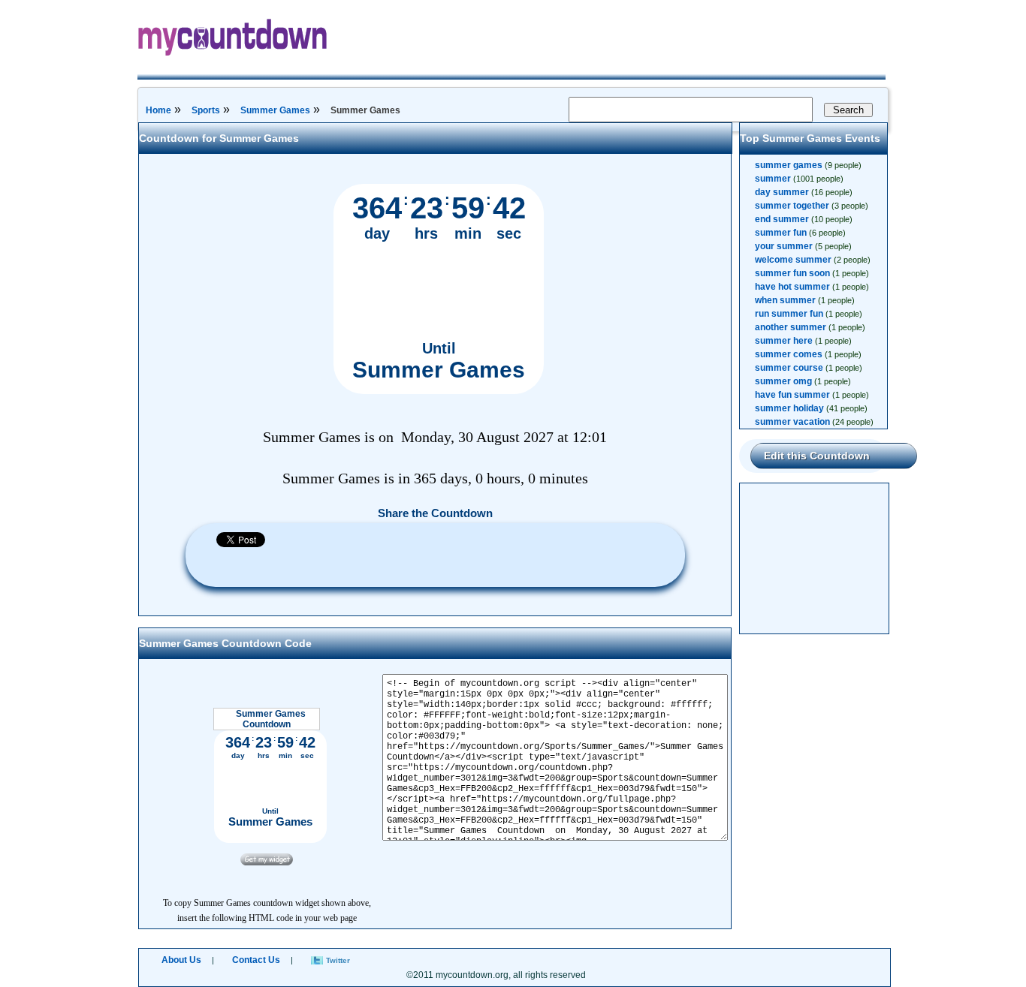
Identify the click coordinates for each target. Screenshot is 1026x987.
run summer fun (789, 313)
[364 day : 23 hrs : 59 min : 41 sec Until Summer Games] (438, 391)
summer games (788, 165)
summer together (792, 205)
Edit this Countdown (817, 456)
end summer (782, 219)
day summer (782, 192)
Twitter (338, 960)
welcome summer (793, 259)
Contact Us (256, 960)
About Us (181, 960)
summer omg (783, 381)
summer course (789, 368)
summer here (784, 341)
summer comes (788, 354)
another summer (790, 327)
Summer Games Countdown (271, 719)
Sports (206, 110)
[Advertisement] (815, 558)
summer (773, 178)
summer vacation (792, 422)
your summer (784, 246)
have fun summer (792, 395)
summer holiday (789, 408)
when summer (785, 300)
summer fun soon (792, 273)
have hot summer (792, 286)
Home (158, 110)
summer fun (781, 232)
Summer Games (275, 110)
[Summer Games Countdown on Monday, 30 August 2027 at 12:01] (266, 862)
